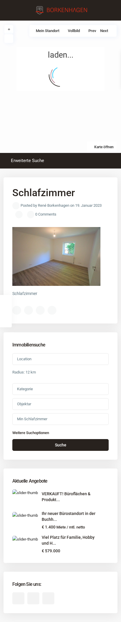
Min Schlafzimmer (32, 419)
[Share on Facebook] (16, 310)
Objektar (24, 404)
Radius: (24, 372)
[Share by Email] (52, 310)
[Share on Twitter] (28, 310)
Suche (60, 445)
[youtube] (33, 598)
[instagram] (48, 598)
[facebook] (18, 598)
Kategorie (25, 389)
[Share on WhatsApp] (40, 310)
